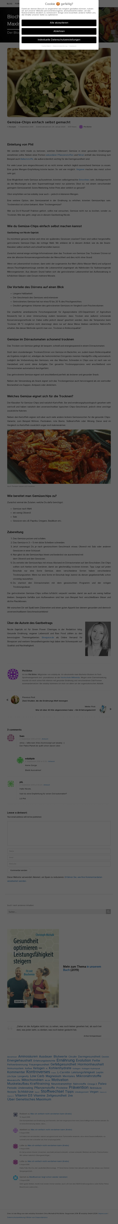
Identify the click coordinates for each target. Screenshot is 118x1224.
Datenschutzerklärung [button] (60, 46)
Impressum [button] (72, 46)
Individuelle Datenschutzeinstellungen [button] (59, 39)
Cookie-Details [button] (46, 46)
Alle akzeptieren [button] (59, 22)
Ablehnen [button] (59, 31)
